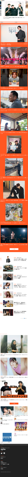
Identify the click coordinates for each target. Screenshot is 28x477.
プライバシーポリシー (4, 467)
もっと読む (14, 403)
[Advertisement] (14, 327)
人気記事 (16, 22)
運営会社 (2, 458)
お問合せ (2, 461)
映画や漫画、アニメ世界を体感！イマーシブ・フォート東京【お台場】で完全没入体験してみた (13, 66)
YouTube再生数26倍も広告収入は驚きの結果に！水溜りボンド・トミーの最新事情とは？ (12, 88)
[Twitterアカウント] (1, 453)
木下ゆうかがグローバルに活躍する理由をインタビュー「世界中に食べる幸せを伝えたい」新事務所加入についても (13, 18)
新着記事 (2, 22)
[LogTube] (2, 0)
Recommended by (22, 318)
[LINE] (4, 453)
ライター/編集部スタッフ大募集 (5, 464)
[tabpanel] (14, 11)
